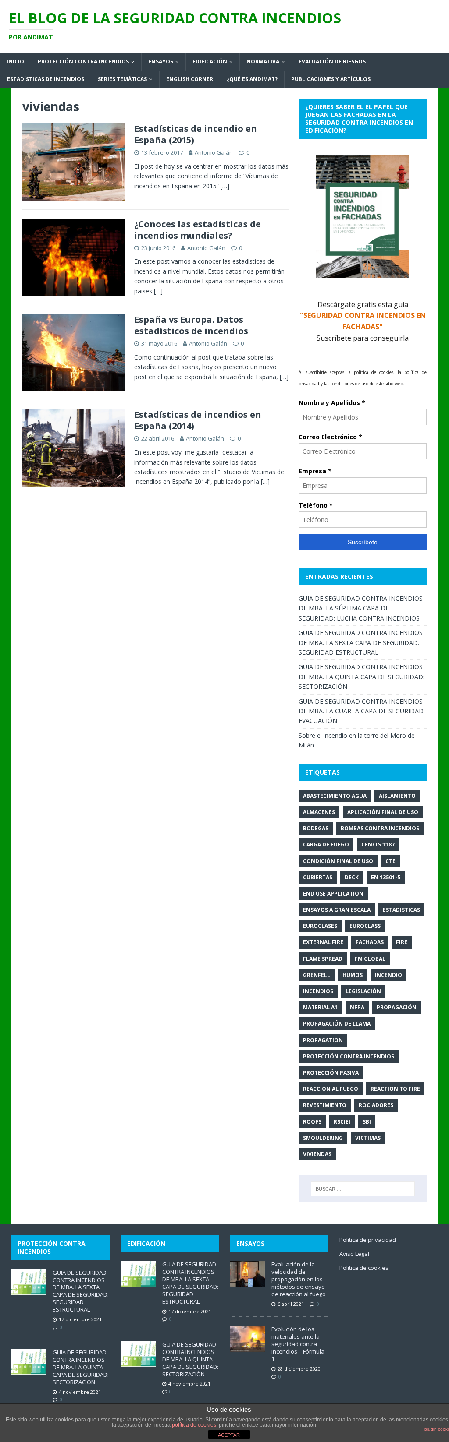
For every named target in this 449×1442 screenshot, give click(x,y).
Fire (401, 942)
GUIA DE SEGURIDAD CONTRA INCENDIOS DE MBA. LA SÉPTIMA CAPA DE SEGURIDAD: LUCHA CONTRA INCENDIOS (361, 608)
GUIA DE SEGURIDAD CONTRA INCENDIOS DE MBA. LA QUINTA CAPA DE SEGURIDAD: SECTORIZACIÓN (361, 677)
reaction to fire (395, 1089)
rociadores (376, 1105)
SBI (367, 1121)
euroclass (365, 926)
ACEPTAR (229, 1435)
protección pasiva (331, 1072)
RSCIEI (342, 1121)
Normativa (262, 61)
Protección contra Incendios (348, 1056)
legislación (363, 991)
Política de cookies (363, 1268)
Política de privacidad (367, 1240)
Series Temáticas (122, 79)
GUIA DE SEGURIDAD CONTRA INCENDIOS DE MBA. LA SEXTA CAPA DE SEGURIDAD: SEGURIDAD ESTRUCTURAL (361, 642)
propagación (397, 1007)
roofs (312, 1121)
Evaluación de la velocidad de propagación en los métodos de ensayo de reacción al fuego (298, 1279)
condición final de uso (338, 861)
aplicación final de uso (382, 812)
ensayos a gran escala (337, 909)
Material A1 (320, 1007)
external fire (323, 942)
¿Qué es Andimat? (252, 79)
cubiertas (317, 877)
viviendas (317, 1154)
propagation (323, 1040)
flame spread (322, 959)
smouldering (323, 1138)
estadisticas (401, 909)
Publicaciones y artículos (331, 79)
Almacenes (319, 812)
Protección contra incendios (83, 61)
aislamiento (397, 796)
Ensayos (160, 61)
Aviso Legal (354, 1254)
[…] (225, 186)
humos (352, 975)
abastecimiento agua (335, 796)
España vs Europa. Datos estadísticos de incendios (191, 325)
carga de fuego (326, 844)
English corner (189, 79)
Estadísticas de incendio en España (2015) (195, 134)
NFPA (357, 1007)
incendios (318, 991)
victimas (368, 1138)
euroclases (320, 926)
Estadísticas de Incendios (45, 79)
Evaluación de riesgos (332, 61)
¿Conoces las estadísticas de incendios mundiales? (197, 229)
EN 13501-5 (385, 877)
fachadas (370, 942)
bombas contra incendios (380, 828)
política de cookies (194, 1425)
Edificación (209, 61)
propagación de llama (337, 1023)
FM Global (370, 959)
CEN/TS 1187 (378, 844)
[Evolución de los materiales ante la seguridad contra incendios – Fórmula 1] (247, 1347)
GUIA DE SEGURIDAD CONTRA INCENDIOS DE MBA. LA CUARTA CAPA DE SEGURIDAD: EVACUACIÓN (362, 711)
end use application (333, 893)
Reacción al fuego (330, 1089)
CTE (390, 861)
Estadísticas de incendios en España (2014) (197, 420)
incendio (388, 975)
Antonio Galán (214, 152)
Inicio (15, 61)
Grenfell (316, 975)
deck (352, 877)
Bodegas (315, 828)
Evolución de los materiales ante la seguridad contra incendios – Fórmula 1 (297, 1344)
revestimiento (324, 1105)
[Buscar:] (362, 1188)
